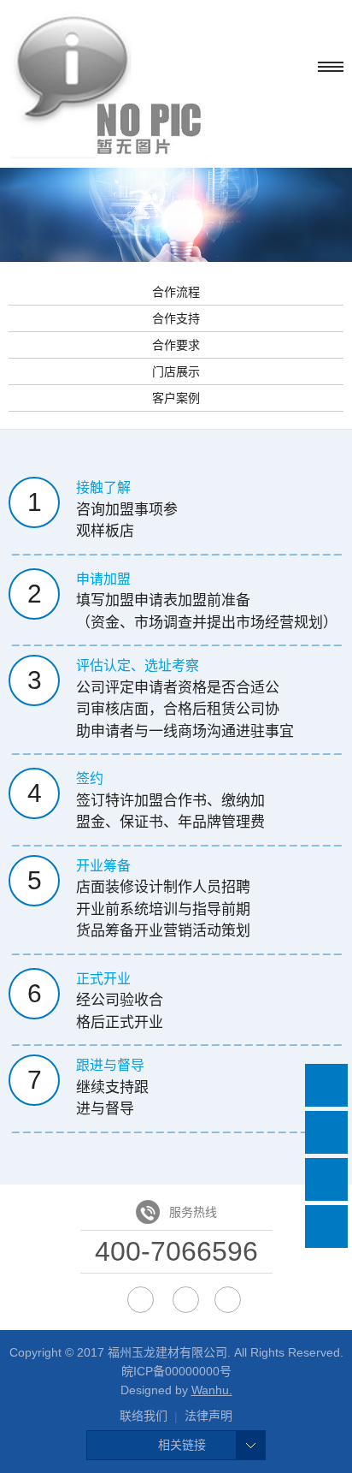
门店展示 (176, 371)
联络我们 (143, 1416)
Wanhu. (211, 1390)
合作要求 (176, 345)
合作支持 (176, 318)
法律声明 (208, 1416)
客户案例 (176, 398)
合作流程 (176, 292)
